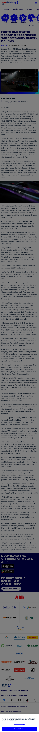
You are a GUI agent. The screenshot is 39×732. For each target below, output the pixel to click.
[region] (19, 723)
